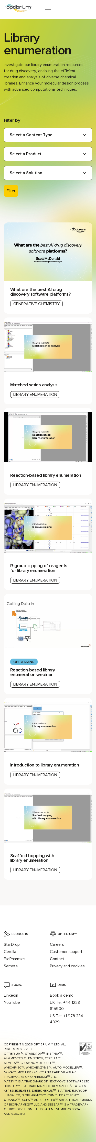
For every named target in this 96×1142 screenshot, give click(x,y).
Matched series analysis (34, 385)
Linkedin (11, 995)
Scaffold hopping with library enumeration (32, 858)
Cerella (10, 951)
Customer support (66, 951)
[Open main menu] (48, 9)
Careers (57, 944)
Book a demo (61, 995)
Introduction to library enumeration (44, 765)
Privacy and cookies (67, 966)
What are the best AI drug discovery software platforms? (41, 292)
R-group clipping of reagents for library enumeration (38, 568)
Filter (11, 190)
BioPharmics (14, 958)
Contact (57, 958)
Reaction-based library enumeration (45, 475)
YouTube (12, 1002)
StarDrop (12, 944)
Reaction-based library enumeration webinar (32, 672)
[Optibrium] (21, 9)
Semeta (11, 966)
